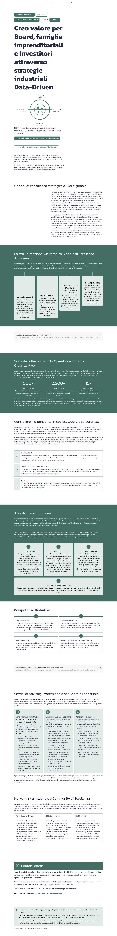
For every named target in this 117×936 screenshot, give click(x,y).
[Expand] (100, 335)
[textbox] (58, 3)
